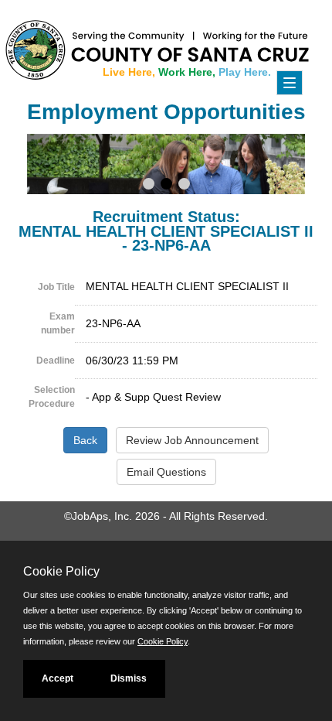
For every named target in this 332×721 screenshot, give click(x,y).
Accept (57, 678)
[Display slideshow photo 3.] (184, 185)
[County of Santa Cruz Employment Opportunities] (46, 42)
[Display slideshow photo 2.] (166, 185)
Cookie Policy (162, 641)
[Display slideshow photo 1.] (148, 185)
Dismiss (128, 678)
